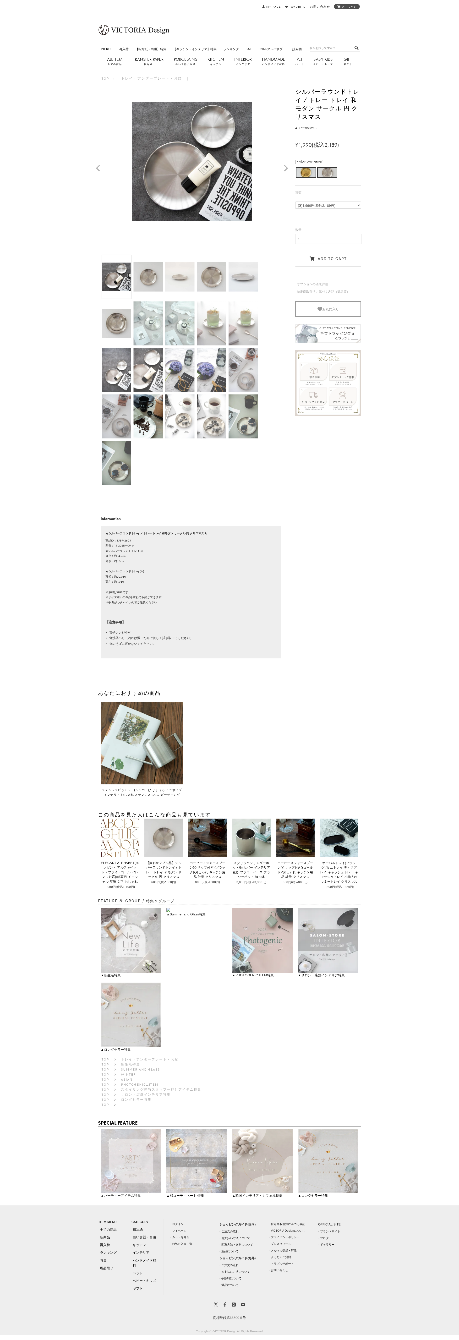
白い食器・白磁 (144, 1237)
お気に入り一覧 (182, 1244)
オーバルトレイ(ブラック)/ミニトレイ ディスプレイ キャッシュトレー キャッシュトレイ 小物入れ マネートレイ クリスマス (339, 872)
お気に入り (330, 308)
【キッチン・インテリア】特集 (195, 49)
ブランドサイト (330, 1231)
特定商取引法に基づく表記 (288, 1224)
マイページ (179, 1230)
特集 (103, 1260)
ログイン (178, 1224)
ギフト (348, 64)
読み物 (297, 49)
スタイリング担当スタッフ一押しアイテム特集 (161, 1090)
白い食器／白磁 (185, 64)
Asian (126, 1079)
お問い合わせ (279, 1270)
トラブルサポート (282, 1263)
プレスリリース (281, 1244)
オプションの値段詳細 (312, 284)
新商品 (105, 1237)
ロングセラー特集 (136, 1100)
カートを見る (180, 1237)
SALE (250, 49)
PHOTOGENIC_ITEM (139, 1085)
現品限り (106, 1268)
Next (288, 169)
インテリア (243, 64)
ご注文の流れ (230, 1231)
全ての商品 (115, 64)
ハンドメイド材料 (273, 64)
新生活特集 (130, 1064)
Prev (100, 169)
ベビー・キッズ (323, 64)
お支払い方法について (235, 1238)
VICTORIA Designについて (288, 1230)
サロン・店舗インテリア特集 (146, 1095)
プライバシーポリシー (285, 1237)
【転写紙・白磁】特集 (150, 49)
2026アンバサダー (273, 49)
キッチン (216, 64)
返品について (230, 1251)
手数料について (231, 1278)
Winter (128, 1074)
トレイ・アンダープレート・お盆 (151, 78)
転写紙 (148, 64)
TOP (105, 79)
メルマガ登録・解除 (284, 1250)
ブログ (324, 1238)
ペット (299, 64)
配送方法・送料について (237, 1244)
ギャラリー (327, 1244)
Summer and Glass (140, 1069)
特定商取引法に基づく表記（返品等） (323, 292)
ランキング (231, 49)
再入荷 (124, 49)
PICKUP (107, 49)
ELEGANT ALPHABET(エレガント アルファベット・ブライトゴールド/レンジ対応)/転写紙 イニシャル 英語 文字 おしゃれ (120, 872)
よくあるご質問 (281, 1257)
